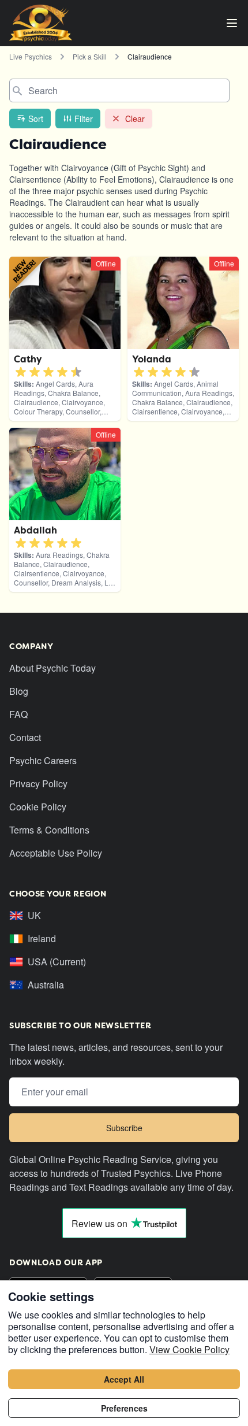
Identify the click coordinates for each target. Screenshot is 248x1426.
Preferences (124, 1408)
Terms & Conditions (49, 829)
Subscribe (124, 1128)
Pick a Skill (90, 56)
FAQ (18, 714)
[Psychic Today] (40, 23)
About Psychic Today (52, 668)
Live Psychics (30, 56)
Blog (18, 691)
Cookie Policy (37, 806)
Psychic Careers (43, 760)
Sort (35, 118)
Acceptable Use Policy (55, 853)
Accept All (124, 1379)
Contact (25, 737)
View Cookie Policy (189, 1349)
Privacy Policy (38, 783)
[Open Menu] (231, 23)
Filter (83, 118)
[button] (21, 372)
